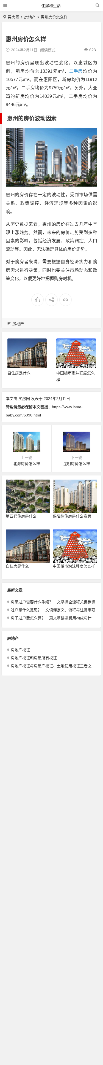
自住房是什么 (18, 373)
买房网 (13, 17)
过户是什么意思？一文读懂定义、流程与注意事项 (53, 610)
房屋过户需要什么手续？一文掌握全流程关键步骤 (53, 602)
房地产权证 (20, 650)
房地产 (30, 17)
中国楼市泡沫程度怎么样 (74, 566)
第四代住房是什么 (21, 516)
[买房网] (51, 7)
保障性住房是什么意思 (72, 516)
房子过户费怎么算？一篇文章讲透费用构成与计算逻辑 (53, 618)
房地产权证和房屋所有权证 (34, 658)
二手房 (75, 71)
